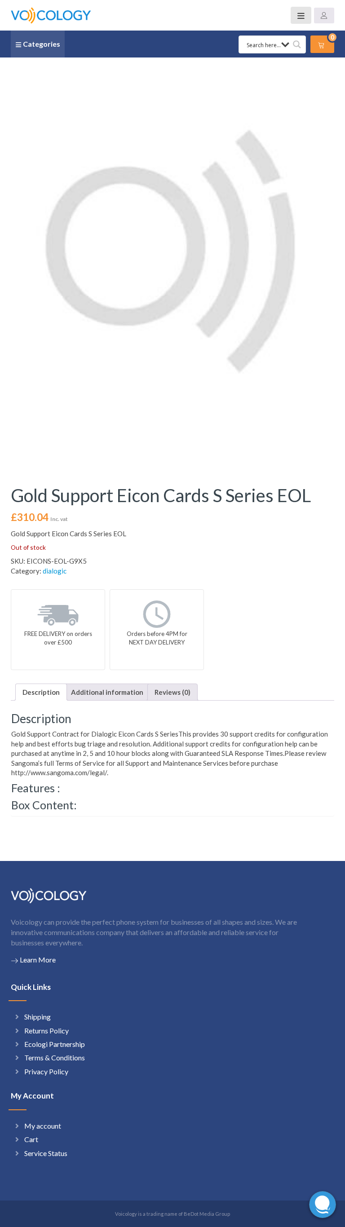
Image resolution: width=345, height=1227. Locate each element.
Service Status (45, 1153)
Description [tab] (41, 692)
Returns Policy (46, 1030)
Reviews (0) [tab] (172, 692)
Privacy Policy (46, 1071)
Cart (31, 1139)
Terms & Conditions (54, 1057)
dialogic (54, 571)
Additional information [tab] (107, 692)
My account (42, 1125)
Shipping (37, 1016)
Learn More (38, 959)
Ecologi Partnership (54, 1044)
